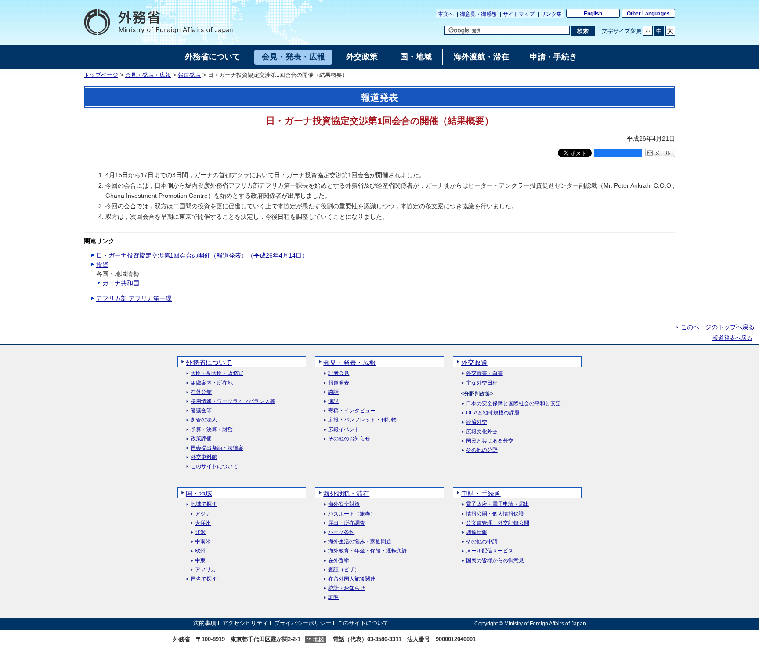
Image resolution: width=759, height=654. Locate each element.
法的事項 (204, 623)
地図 (319, 639)
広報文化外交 (482, 432)
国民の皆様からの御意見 (495, 560)
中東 (200, 560)
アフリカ (205, 570)
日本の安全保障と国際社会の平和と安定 (513, 404)
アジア (203, 514)
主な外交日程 (482, 383)
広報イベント (344, 429)
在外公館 (201, 392)
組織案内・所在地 (212, 383)
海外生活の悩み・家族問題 (359, 542)
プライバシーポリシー (302, 623)
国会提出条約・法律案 (217, 448)
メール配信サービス (489, 551)
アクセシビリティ (245, 623)
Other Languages (648, 14)
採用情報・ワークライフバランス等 (233, 401)
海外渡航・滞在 (346, 493)
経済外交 (476, 422)
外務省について (209, 362)
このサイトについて (214, 466)
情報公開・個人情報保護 (495, 514)
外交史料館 (204, 457)
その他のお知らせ (349, 439)
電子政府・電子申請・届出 (497, 504)
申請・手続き (481, 493)
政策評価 (201, 439)
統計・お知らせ (346, 588)
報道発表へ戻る (732, 338)
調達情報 (476, 532)
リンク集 (551, 14)
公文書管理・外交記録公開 (497, 523)
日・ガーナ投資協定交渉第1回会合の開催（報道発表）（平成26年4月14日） (202, 255)
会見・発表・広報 (148, 75)
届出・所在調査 (346, 523)
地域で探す (204, 504)
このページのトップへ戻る (718, 327)
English (593, 14)
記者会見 (338, 373)
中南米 (203, 542)
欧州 (200, 551)
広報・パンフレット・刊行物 (362, 420)
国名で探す (204, 579)
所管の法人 (204, 420)
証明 (333, 597)
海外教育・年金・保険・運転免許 (367, 551)
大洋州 (203, 523)
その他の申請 (482, 542)
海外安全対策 (344, 504)
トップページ (101, 75)
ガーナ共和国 (120, 283)
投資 (102, 264)
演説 (333, 401)
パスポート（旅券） (352, 514)
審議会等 (201, 411)
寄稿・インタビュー (352, 411)
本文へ (446, 14)
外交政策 (474, 362)
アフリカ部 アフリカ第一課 (134, 298)
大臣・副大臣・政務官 (217, 373)
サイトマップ (519, 14)
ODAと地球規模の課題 (493, 413)
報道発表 (189, 75)
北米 (200, 532)
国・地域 (199, 493)
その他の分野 (482, 450)
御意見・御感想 (478, 14)
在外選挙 (338, 560)
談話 (333, 392)
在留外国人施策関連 (352, 579)
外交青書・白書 (484, 373)
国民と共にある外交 (489, 441)
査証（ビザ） (344, 570)
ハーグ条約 (341, 532)
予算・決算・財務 (212, 429)
